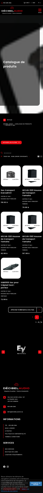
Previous (3, 352)
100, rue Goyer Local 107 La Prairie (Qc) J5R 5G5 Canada (16, 399)
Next (39, 352)
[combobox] (25, 309)
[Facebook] (4, 467)
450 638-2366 (7, 3)
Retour (9, 120)
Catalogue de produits (23, 124)
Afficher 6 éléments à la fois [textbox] (22, 310)
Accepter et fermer (35, 484)
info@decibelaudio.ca (15, 412)
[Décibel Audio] (12, 10)
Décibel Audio (8, 124)
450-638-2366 (11, 406)
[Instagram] (8, 467)
